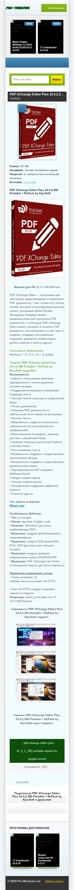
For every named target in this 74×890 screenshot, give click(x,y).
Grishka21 (15, 98)
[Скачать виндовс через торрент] (19, 8)
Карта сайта (54, 881)
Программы (29, 182)
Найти (56, 79)
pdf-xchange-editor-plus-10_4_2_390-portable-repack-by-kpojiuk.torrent (37, 750)
